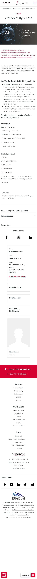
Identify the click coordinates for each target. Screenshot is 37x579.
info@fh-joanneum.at (18, 468)
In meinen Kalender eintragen (17, 277)
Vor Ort (11, 262)
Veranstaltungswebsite (10, 117)
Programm (5, 123)
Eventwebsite (15, 297)
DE (23, 3)
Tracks (7, 81)
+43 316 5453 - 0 (18, 465)
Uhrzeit (11, 256)
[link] (18, 388)
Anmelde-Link (15, 287)
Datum (11, 249)
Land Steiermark (22, 515)
